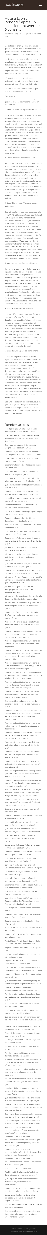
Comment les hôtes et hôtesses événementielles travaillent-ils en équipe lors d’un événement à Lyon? (23, 1162)
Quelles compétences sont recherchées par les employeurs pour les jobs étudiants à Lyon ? (23, 1020)
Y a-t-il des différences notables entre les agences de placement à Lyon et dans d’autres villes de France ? (23, 1091)
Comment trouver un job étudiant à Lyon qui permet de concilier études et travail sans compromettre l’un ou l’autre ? (23, 634)
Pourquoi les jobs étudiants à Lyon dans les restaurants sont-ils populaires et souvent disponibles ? (22, 644)
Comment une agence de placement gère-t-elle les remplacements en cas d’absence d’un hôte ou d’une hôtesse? (23, 1107)
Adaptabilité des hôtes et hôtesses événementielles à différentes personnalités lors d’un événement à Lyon (22, 1130)
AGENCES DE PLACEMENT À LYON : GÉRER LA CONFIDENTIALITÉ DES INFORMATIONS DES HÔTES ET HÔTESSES (23, 1062)
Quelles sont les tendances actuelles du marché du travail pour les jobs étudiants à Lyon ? (22, 704)
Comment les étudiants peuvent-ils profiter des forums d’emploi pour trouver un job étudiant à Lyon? (22, 754)
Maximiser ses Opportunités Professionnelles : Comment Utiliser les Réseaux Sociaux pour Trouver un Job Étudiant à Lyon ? (23, 901)
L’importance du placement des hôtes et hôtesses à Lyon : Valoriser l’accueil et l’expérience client (21, 1198)
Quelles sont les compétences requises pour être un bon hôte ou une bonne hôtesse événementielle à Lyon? (23, 1214)
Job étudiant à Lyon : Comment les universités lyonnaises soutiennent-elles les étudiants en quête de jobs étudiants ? (23, 580)
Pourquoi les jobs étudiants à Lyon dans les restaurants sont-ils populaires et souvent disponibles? (22, 726)
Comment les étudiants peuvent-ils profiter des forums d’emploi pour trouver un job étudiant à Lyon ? (22, 615)
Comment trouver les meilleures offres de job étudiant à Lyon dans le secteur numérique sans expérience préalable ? (23, 783)
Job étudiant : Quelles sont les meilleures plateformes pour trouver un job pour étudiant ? (21, 557)
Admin (10, 34)
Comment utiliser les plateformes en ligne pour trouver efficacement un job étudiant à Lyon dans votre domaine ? (22, 802)
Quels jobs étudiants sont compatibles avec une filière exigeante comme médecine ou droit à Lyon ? (22, 438)
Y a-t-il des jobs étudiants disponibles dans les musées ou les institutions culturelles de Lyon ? (22, 997)
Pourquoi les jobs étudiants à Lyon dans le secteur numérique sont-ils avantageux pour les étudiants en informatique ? (23, 666)
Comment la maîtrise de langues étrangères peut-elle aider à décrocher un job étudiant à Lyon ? (23, 541)
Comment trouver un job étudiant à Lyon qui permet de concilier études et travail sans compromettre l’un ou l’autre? (23, 735)
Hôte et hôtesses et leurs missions (18, 1168)
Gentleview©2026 (30, 1231)
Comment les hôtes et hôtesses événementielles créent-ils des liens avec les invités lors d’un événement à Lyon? (23, 1152)
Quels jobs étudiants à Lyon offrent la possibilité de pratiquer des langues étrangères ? (20, 838)
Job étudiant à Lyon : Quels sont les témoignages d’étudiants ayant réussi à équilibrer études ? (20, 589)
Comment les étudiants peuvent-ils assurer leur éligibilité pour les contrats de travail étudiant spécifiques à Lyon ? (22, 694)
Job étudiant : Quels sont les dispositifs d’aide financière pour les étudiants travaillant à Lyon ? (23, 606)
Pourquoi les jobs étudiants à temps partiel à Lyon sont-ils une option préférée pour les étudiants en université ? (23, 774)
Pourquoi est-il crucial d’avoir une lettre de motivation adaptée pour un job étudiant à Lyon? (22, 745)
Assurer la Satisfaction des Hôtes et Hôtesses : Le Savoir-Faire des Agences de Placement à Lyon (23, 1082)
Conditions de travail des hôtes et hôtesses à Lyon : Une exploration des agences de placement (23, 1072)
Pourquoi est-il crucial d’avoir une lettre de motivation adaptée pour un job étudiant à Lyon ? (22, 625)
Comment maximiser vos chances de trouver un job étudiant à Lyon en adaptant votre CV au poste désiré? (23, 764)
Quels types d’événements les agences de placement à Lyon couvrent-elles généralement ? (21, 1182)
